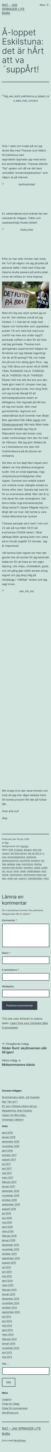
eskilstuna (31, 857)
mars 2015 (7, 1285)
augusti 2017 (9, 1159)
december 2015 (10, 1244)
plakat (37, 867)
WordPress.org (10, 1412)
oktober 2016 (9, 1200)
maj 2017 (7, 1173)
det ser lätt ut (34, 853)
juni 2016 (7, 1218)
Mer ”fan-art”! (10, 1101)
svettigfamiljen (35, 878)
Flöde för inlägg (10, 1403)
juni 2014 (7, 1321)
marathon (28, 867)
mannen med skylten (12, 867)
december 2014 (10, 1298)
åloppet (28, 849)
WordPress (20, 1440)
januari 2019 (8, 1137)
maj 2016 (7, 1222)
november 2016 (10, 1195)
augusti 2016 (9, 1209)
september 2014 (11, 1312)
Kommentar (9, 920)
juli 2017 (6, 1164)
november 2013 (10, 1348)
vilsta (46, 878)
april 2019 (7, 1132)
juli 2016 (6, 1213)
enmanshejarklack (16, 857)
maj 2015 (7, 1276)
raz (3, 871)
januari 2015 (8, 1294)
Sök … (5, 1363)
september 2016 (11, 1204)
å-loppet (18, 849)
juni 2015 (7, 1271)
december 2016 (10, 1191)
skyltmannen (16, 874)
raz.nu (9, 871)
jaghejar (11, 864)
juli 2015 (6, 1267)
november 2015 (10, 1249)
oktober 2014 (9, 1307)
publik (44, 867)
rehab (23, 871)
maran (36, 420)
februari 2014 (9, 1339)
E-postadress (10, 969)
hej (42, 860)
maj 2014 (7, 1325)
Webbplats (8, 986)
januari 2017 (8, 1186)
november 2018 (10, 1146)
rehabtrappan (33, 871)
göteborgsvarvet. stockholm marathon (21, 860)
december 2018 (10, 1141)
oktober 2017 (9, 1155)
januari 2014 (8, 1343)
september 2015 (11, 1258)
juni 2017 (7, 1168)
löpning (24, 846)
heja (4, 864)
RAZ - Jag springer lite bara (13, 9)
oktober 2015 (9, 1253)
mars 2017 (7, 1177)
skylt (43, 871)
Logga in (7, 1399)
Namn (6, 953)
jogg (18, 864)
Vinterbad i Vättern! (13, 1119)
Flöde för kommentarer (15, 1408)
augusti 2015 (9, 1262)
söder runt (12, 878)
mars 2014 (8, 1334)
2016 (10, 849)
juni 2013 (7, 1352)
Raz (7, 842)
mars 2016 (7, 1231)
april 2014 (7, 1330)
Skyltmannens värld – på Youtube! (20, 1097)
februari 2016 (9, 1235)
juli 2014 (6, 1316)
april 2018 (7, 1150)
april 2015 (7, 1280)
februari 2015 (9, 1289)
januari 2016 (8, 1240)
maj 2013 (7, 1357)
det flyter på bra (18, 853)
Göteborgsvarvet (12, 424)
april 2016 (7, 1226)
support (23, 878)
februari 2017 (9, 1182)
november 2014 (10, 1303)
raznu (16, 871)
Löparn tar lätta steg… (14, 1115)
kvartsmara (27, 864)
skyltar (5, 874)
